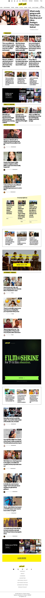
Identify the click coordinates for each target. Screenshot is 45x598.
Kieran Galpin (8, 146)
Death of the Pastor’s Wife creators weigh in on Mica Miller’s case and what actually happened (12, 165)
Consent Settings (22, 584)
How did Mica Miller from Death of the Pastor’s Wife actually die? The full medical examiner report (13, 441)
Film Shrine (42, 7)
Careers (22, 575)
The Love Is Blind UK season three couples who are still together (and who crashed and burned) (8, 47)
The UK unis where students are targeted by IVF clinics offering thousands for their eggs (9, 241)
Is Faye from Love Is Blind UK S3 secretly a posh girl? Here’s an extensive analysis (21, 81)
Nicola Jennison (23, 220)
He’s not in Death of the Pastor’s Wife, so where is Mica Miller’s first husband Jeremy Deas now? (35, 47)
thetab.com (20, 593)
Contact (30, 0)
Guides (29, 7)
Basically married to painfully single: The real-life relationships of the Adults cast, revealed (13, 419)
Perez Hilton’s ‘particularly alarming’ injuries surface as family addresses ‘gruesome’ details (35, 63)
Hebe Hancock (8, 313)
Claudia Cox (8, 468)
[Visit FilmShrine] (21, 361)
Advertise (36, 0)
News (1, 7)
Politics (21, 7)
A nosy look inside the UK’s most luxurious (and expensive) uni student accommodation (21, 399)
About (22, 573)
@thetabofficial (8, 97)
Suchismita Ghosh (9, 169)
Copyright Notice (22, 582)
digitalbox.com (23, 596)
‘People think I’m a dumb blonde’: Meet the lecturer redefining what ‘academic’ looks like (34, 399)
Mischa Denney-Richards (33, 220)
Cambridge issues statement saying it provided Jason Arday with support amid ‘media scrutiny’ (21, 212)
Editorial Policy (22, 580)
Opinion (25, 7)
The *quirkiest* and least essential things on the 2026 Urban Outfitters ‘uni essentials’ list (9, 398)
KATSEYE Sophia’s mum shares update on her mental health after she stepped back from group (34, 241)
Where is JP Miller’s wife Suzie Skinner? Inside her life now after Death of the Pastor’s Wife (7, 63)
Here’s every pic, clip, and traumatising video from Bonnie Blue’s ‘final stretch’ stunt (12, 289)
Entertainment (7, 7)
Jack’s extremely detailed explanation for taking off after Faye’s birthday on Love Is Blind (34, 81)
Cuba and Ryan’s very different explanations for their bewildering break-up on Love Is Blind (13, 187)
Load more (22, 558)
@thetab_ (7, 547)
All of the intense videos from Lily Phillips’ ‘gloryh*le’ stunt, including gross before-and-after (22, 47)
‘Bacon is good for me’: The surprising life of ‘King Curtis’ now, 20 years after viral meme (12, 331)
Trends (12, 7)
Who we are (24, 0)
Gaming (16, 7)
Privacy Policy (22, 587)
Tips (41, 0)
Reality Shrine (35, 7)
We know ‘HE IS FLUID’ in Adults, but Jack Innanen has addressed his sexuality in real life (12, 142)
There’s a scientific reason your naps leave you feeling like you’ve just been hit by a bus (12, 310)
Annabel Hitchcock (9, 217)
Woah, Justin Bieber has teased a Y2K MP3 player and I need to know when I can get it (12, 508)
